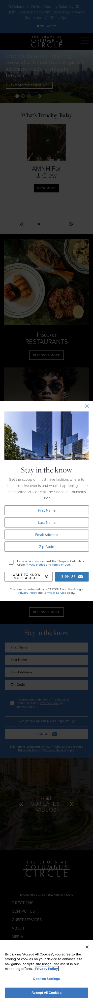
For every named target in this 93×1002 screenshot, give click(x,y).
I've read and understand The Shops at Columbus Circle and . (50, 563)
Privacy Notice (35, 565)
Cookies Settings (46, 979)
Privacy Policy (27, 593)
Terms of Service (54, 593)
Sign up (68, 577)
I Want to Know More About (25, 576)
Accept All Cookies (46, 993)
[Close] (87, 947)
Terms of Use (61, 565)
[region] (46, 971)
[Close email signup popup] (87, 406)
